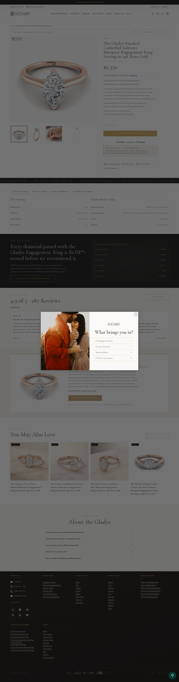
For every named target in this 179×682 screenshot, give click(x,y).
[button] (114, 341)
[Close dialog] (135, 314)
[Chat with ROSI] (172, 675)
